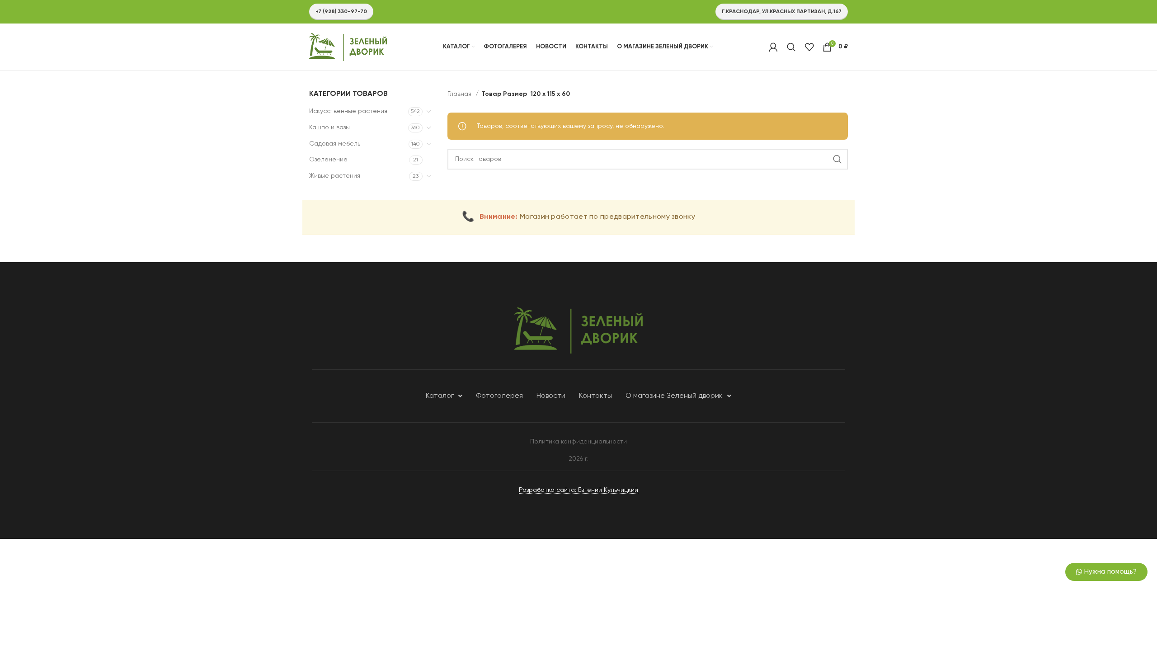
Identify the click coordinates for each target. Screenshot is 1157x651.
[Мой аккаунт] (773, 47)
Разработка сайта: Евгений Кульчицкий (578, 490)
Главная (460, 94)
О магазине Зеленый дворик (674, 396)
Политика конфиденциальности (578, 442)
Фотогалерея (499, 396)
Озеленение (328, 159)
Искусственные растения (348, 111)
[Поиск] (791, 47)
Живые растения (334, 176)
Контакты (595, 396)
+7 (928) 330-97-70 (341, 11)
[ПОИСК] (837, 159)
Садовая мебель (334, 144)
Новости (550, 396)
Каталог (440, 396)
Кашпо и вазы (329, 127)
